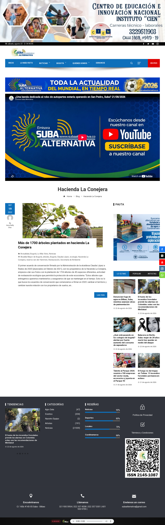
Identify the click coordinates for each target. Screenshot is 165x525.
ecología (73, 257)
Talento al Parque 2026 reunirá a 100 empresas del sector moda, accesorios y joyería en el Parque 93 (124, 376)
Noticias (43, 63)
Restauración (54, 260)
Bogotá (60, 63)
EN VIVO (153, 63)
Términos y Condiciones (142, 433)
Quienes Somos (80, 63)
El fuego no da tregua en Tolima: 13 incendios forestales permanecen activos (149, 375)
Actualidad (24, 254)
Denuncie (100, 63)
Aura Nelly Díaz (10, 226)
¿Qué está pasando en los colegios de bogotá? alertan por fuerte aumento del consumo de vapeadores (124, 340)
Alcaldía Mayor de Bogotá (31, 257)
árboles (46, 257)
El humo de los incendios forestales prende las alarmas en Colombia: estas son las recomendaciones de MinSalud (148, 303)
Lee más (101, 295)
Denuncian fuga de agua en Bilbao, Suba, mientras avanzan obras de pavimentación (124, 301)
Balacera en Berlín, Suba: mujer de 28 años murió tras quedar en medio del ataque (148, 339)
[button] (82, 21)
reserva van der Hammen (37, 260)
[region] (82, 21)
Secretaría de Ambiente (70, 260)
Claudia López (63, 257)
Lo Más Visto (26, 63)
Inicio (11, 63)
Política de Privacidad (142, 415)
